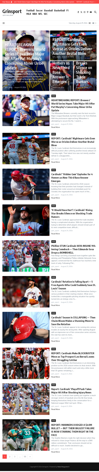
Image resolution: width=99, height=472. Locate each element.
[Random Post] (90, 23)
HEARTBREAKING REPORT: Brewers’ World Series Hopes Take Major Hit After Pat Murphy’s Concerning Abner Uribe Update (25, 56)
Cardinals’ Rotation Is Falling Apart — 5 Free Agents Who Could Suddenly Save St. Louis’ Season (73, 285)
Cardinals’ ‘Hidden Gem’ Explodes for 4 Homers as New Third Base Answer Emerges (72, 177)
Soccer (39, 10)
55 (25, 457)
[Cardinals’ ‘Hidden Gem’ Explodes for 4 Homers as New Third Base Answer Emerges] (26, 184)
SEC (46, 13)
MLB (28, 13)
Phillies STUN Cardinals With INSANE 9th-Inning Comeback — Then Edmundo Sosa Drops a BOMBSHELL (73, 249)
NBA (34, 13)
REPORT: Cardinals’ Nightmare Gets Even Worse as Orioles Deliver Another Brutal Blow (72, 46)
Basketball (59, 10)
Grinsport (12, 11)
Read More (55, 127)
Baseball (48, 10)
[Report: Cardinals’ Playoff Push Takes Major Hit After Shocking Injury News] (26, 399)
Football (30, 10)
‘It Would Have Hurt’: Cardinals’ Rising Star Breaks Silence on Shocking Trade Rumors (71, 213)
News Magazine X (63, 467)
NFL (40, 13)
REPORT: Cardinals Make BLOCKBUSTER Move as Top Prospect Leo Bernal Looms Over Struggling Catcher (72, 356)
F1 (67, 10)
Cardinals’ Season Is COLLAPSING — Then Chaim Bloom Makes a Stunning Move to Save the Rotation (73, 321)
